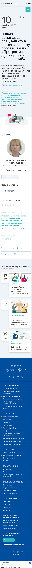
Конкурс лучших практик (12, 455)
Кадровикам (7, 469)
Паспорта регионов (9, 452)
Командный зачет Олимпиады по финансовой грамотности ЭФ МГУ (19, 290)
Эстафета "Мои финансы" (12, 396)
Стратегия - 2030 (9, 458)
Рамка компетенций (10, 417)
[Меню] (28, 9)
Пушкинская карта (9, 490)
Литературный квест (10, 428)
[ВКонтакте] (9, 376)
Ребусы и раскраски (10, 488)
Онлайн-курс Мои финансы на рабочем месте (13, 476)
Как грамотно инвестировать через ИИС (13, 407)
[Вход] (29, 3)
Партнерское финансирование (13, 399)
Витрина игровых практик (12, 441)
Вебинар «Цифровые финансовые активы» (19, 348)
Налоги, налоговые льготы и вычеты (17, 316)
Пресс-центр (7, 507)
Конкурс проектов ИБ (10, 525)
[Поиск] (26, 3)
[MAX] (22, 376)
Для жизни (9, 254)
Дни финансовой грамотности (13, 431)
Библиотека (7, 419)
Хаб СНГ (5, 461)
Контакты (6, 510)
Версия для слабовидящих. (14, 545)
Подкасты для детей (10, 493)
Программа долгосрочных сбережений (12, 392)
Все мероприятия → (8, 269)
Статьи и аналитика (10, 388)
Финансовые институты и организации (19, 343)
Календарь (6, 504)
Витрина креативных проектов (13, 438)
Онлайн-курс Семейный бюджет (9, 403)
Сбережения (18, 254)
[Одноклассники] (13, 376)
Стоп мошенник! (8, 485)
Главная (3, 8)
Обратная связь (8, 540)
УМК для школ (7, 425)
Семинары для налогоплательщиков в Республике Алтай (19, 322)
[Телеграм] (18, 376)
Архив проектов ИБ (9, 528)
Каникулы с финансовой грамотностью (11, 434)
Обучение (14, 284)
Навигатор (6, 422)
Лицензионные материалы (12, 444)
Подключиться (10, 177)
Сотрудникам (7, 472)
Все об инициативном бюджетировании (10, 521)
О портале (6, 502)
